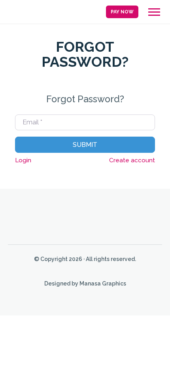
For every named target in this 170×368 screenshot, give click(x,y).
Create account (132, 160)
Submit (85, 144)
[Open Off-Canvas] (154, 12)
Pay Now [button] (122, 12)
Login (23, 160)
